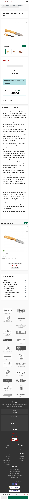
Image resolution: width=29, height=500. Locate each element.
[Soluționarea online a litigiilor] (14, 491)
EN (16, 439)
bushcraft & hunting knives (16, 5)
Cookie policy (14, 477)
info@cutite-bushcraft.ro (14, 423)
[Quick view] (27, 227)
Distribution (21, 460)
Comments (24, 107)
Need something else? (7, 454)
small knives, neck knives (9, 296)
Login (21, 449)
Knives (7, 5)
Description (5, 107)
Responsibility (22, 458)
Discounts (7, 456)
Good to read (7, 464)
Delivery (7, 452)
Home (3, 5)
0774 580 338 (14, 412)
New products (7, 462)
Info (7, 447)
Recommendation (7, 460)
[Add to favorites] (27, 229)
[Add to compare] (27, 231)
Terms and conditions (15, 469)
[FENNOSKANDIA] (9, 2)
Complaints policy (14, 473)
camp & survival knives (9, 286)
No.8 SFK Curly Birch (7, 255)
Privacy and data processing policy (15, 475)
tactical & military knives (9, 288)
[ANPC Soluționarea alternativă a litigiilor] (14, 487)
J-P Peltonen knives (8, 290)
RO (13, 439)
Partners (22, 456)
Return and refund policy (14, 471)
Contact (7, 449)
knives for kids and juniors (10, 298)
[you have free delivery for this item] (4, 251)
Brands (7, 458)
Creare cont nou (22, 447)
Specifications (14, 107)
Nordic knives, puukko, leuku (10, 284)
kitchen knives (7, 294)
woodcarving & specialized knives (11, 292)
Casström (17, 90)
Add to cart (15, 267)
